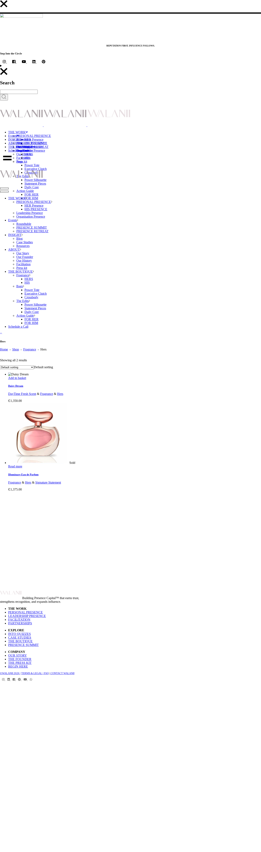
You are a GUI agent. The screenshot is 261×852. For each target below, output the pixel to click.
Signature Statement (48, 482)
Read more (15, 466)
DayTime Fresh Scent (22, 394)
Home (4, 349)
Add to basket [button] (17, 378)
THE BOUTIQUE (20, 641)
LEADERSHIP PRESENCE (27, 616)
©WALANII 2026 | (10, 673)
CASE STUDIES (19, 637)
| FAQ (45, 673)
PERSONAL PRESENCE (25, 612)
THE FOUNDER (19, 659)
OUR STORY (17, 655)
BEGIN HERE (18, 666)
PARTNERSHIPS (20, 623)
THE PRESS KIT (20, 663)
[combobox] (43, 367)
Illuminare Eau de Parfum (23, 474)
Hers (60, 394)
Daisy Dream (15, 385)
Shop (15, 349)
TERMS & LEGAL (31, 673)
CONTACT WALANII (62, 673)
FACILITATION (19, 619)
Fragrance (29, 349)
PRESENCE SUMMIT (23, 645)
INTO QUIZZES (19, 634)
